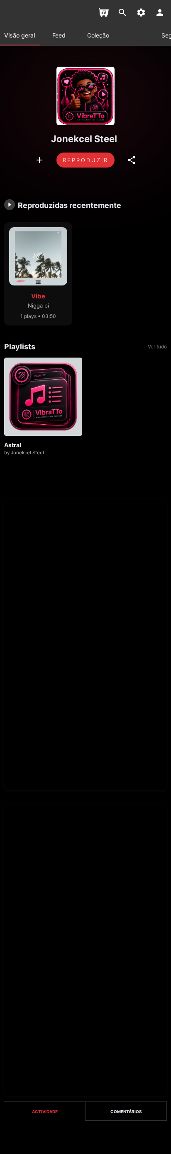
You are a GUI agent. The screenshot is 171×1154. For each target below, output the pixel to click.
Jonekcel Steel (27, 453)
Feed (59, 35)
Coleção (98, 35)
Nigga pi (38, 305)
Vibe (38, 296)
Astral (12, 444)
